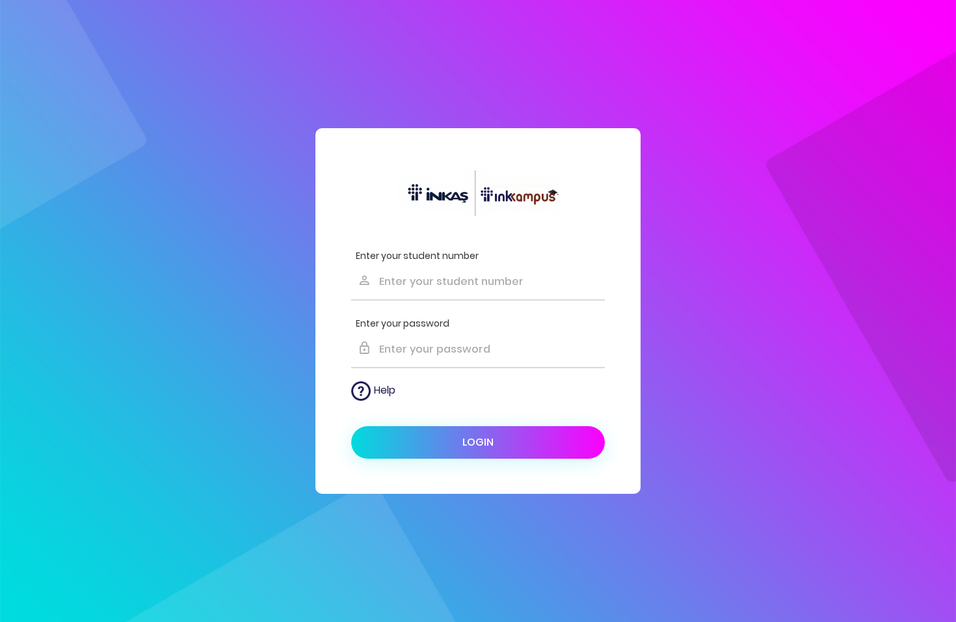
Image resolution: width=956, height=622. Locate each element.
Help (384, 390)
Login (478, 442)
